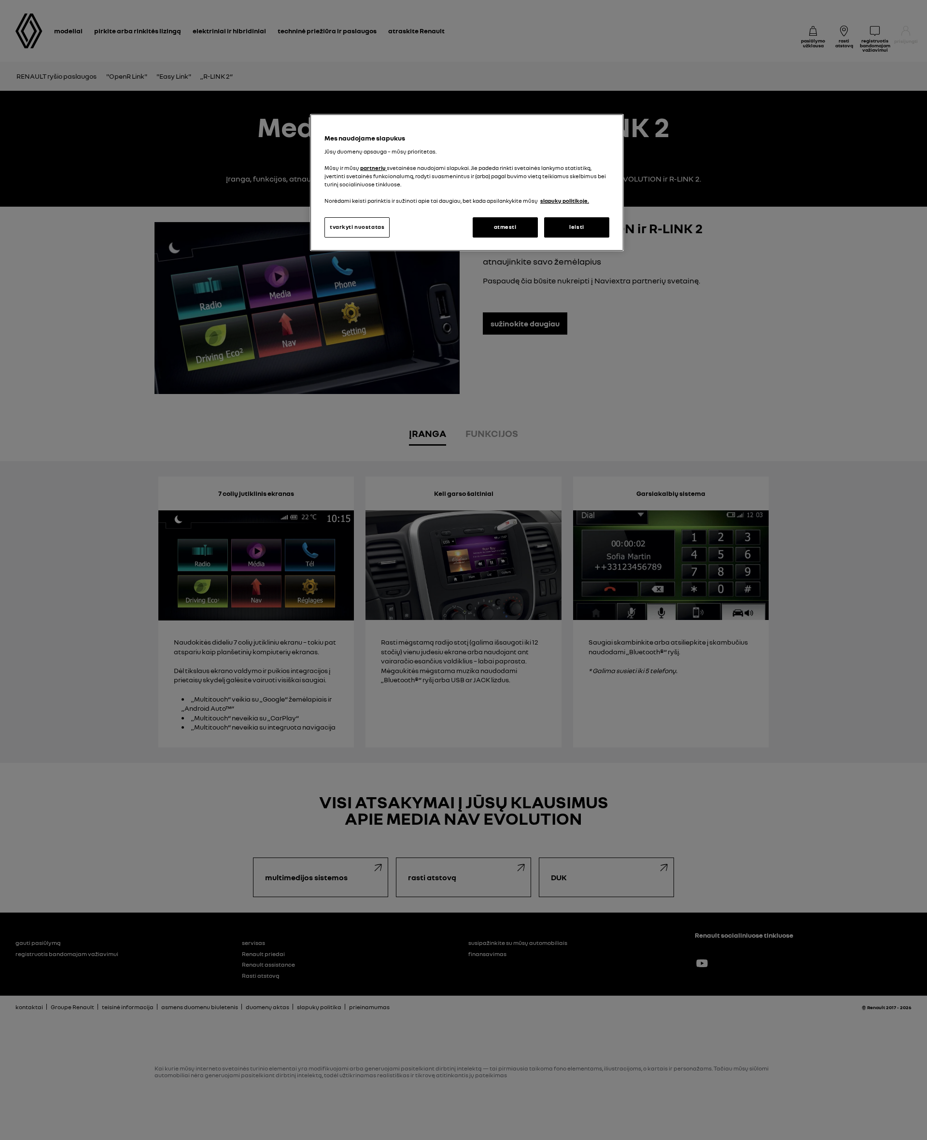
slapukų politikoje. (564, 200)
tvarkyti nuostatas (357, 227)
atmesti (505, 227)
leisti (576, 227)
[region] (467, 182)
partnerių (373, 168)
